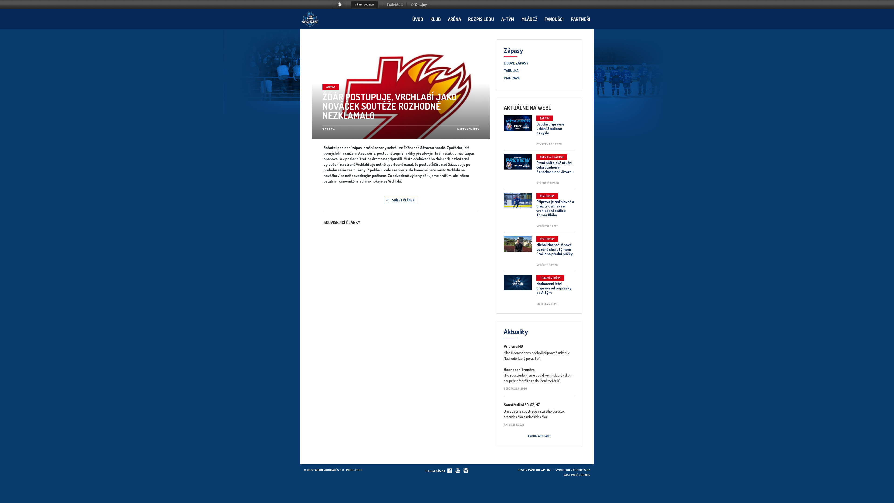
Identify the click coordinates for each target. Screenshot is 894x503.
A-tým (507, 19)
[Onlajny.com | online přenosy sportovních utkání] (420, 8)
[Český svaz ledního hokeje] (341, 8)
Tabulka (511, 71)
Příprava (512, 78)
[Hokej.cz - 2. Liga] (395, 8)
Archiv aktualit (539, 436)
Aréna (454, 19)
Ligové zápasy (516, 63)
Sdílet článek (403, 200)
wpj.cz (546, 470)
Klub (435, 19)
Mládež (529, 19)
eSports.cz (581, 470)
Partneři (580, 19)
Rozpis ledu (481, 19)
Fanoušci (554, 19)
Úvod (417, 19)
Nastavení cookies (576, 475)
